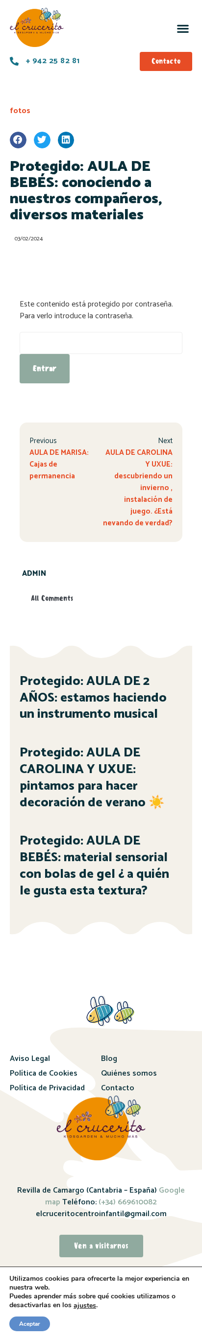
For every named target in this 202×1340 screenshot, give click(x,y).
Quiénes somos (129, 1073)
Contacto (117, 1088)
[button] (182, 28)
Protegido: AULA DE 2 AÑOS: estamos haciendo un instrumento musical (93, 698)
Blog (109, 1058)
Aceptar (29, 1324)
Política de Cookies (43, 1073)
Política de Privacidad (47, 1088)
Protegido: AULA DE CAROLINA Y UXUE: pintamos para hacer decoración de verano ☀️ (92, 777)
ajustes (85, 1305)
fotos (20, 111)
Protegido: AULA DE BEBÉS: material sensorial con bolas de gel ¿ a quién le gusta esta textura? (94, 865)
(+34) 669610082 (127, 1202)
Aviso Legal (30, 1058)
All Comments (52, 598)
